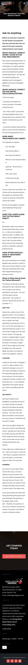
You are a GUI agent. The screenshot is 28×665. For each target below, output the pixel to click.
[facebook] (8, 661)
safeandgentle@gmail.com (15, 595)
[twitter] (12, 661)
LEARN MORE (6, 629)
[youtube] (19, 661)
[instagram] (16, 661)
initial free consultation (15, 189)
